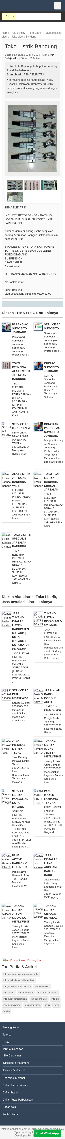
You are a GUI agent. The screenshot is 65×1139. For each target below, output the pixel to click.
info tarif (55, 999)
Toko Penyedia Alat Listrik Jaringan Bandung (21, 371)
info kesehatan (42, 986)
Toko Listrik (35, 32)
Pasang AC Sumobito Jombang (20, 328)
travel (56, 1005)
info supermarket (39, 999)
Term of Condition (13, 1048)
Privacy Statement (14, 1070)
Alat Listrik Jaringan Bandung (21, 477)
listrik (47, 1005)
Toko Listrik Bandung (24, 36)
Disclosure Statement (16, 1062)
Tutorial (7, 1034)
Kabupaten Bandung (45, 66)
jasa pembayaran (12, 1005)
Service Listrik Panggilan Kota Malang (20, 799)
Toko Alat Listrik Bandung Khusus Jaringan (52, 481)
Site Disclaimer (12, 1055)
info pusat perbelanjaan (15, 999)
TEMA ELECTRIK (34, 74)
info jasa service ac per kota (17, 986)
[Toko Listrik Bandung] (32, 138)
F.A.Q (6, 1041)
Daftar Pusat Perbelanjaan (18, 1099)
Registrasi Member (14, 1077)
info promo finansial (47, 992)
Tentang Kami (11, 1027)
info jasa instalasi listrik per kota (18, 980)
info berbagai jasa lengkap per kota (20, 974)
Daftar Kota (9, 1106)
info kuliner (8, 992)
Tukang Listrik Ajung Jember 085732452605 (52, 748)
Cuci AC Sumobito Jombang (51, 367)
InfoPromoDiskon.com (14, 1128)
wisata (6, 1011)
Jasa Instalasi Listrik (20, 602)
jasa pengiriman (33, 1005)
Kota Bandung (23, 66)
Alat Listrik (18, 32)
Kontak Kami (10, 1114)
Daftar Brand (10, 1092)
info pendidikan (26, 992)
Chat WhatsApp (47, 1133)
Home (5, 32)
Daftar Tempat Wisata (15, 1085)
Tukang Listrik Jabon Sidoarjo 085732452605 (20, 913)
